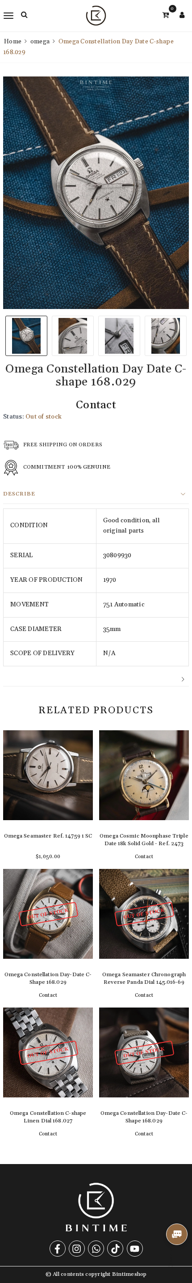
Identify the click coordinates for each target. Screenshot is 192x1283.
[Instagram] (77, 1249)
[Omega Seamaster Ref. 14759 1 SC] (48, 796)
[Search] (24, 15)
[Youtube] (135, 1249)
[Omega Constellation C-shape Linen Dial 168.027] (48, 1073)
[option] (96, 192)
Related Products (96, 710)
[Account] (182, 15)
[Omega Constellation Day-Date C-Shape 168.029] (48, 935)
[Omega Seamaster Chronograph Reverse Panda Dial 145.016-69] (144, 935)
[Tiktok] (115, 1249)
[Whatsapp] (96, 1249)
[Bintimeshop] (96, 15)
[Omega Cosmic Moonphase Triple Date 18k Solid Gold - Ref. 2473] (144, 796)
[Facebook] (58, 1249)
